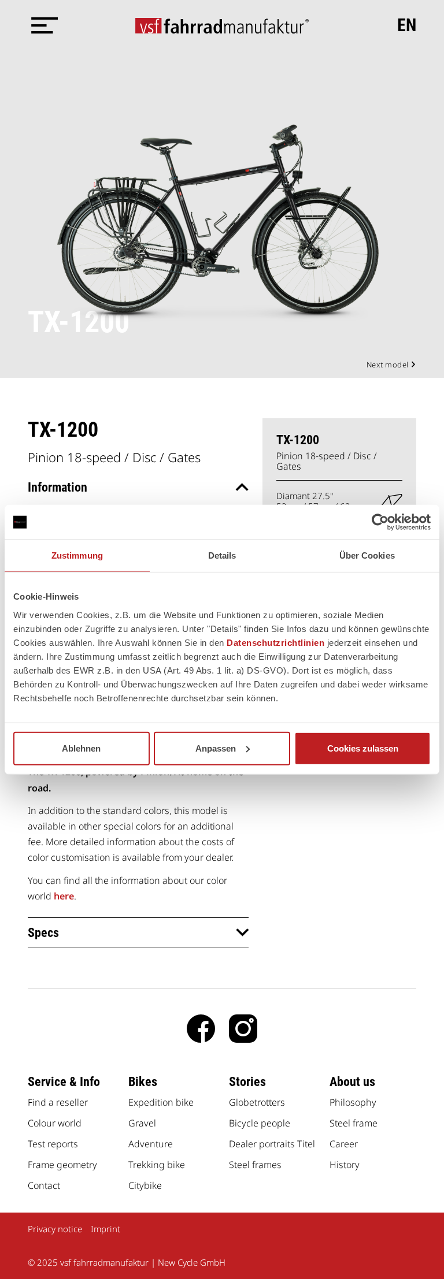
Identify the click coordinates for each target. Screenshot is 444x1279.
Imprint (105, 1229)
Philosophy (353, 1102)
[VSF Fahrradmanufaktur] (222, 25)
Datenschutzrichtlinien (275, 642)
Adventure (150, 1143)
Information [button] (57, 487)
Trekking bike (156, 1164)
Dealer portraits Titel (272, 1143)
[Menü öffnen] (42, 25)
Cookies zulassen (362, 748)
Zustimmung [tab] (77, 555)
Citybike (145, 1185)
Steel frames (255, 1164)
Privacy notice (55, 1229)
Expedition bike (161, 1102)
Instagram (243, 1028)
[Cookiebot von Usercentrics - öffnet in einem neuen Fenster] (380, 522)
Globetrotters (257, 1102)
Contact (44, 1185)
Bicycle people (259, 1123)
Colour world (55, 1123)
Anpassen (215, 748)
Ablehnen (81, 748)
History (345, 1164)
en (406, 25)
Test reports (53, 1143)
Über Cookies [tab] (367, 555)
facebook (201, 1028)
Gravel (142, 1123)
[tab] (138, 487)
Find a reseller (58, 1102)
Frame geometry (62, 1164)
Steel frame (354, 1123)
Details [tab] (222, 555)
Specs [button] (43, 932)
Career (344, 1143)
